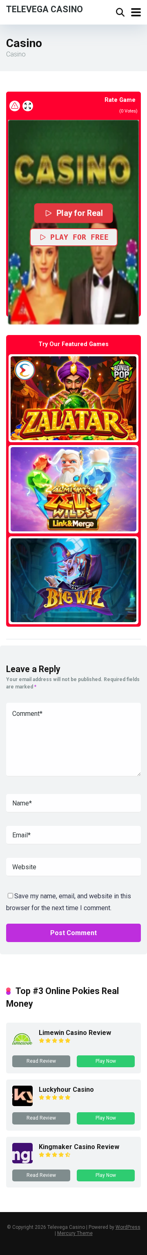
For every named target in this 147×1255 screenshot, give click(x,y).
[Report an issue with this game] (14, 106)
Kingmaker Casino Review (79, 1147)
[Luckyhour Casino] (22, 1104)
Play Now (106, 1061)
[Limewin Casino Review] (22, 1047)
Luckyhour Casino (66, 1089)
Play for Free (79, 237)
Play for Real (80, 213)
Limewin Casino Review (75, 1033)
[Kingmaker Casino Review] (22, 1161)
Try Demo (73, 398)
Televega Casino (44, 8)
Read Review (41, 1061)
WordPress (128, 1227)
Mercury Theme (75, 1233)
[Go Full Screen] (27, 106)
